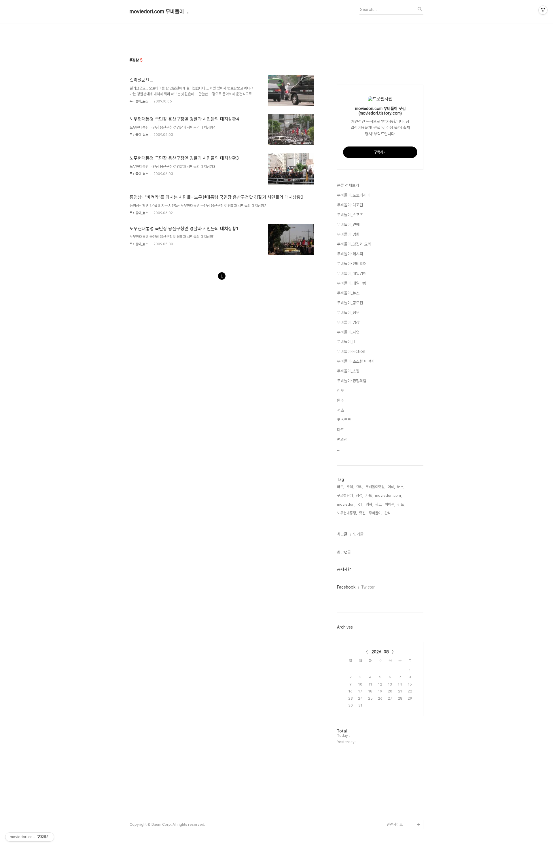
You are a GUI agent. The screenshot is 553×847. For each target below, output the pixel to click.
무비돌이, (375, 513)
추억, (350, 487)
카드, (369, 495)
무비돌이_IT (346, 341)
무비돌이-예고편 (350, 205)
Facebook (346, 587)
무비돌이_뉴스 (139, 101)
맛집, (362, 513)
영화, (369, 504)
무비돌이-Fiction (351, 351)
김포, (401, 504)
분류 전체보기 (348, 185)
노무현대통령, (347, 513)
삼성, (359, 495)
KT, (360, 504)
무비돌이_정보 (348, 312)
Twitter (368, 587)
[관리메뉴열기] (543, 10)
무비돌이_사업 (348, 332)
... (338, 449)
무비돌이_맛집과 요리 (354, 244)
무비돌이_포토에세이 (353, 195)
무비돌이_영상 (348, 322)
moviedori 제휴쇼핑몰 (404, 815)
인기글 (358, 534)
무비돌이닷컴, (375, 487)
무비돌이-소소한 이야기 (355, 361)
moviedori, (346, 504)
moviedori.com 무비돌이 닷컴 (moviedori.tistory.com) (161, 11)
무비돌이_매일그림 (351, 283)
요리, (359, 487)
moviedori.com (400, 806)
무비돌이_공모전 (350, 302)
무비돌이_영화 (348, 234)
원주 (340, 400)
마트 (340, 429)
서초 (340, 410)
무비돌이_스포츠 (350, 214)
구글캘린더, (345, 495)
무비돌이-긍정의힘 (351, 380)
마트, (340, 487)
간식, (388, 513)
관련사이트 (395, 824)
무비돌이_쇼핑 (348, 371)
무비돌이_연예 (348, 224)
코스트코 (344, 420)
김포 (340, 390)
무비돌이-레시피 (350, 254)
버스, (400, 487)
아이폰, (390, 504)
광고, (378, 504)
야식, (391, 487)
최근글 (342, 534)
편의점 (342, 439)
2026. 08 (380, 651)
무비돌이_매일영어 (351, 273)
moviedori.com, (388, 495)
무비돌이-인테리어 (351, 263)
